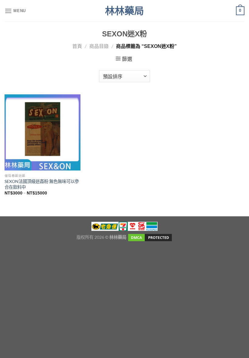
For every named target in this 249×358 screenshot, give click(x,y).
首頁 (77, 46)
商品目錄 (99, 46)
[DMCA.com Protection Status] (149, 237)
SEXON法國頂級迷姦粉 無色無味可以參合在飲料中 (42, 184)
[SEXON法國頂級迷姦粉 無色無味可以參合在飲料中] (42, 132)
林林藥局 (124, 11)
